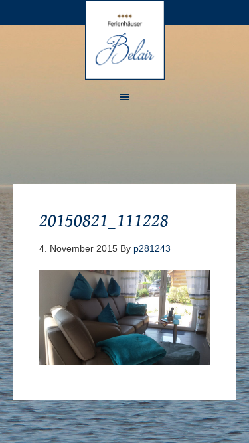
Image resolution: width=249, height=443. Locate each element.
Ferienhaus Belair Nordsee (125, 40)
